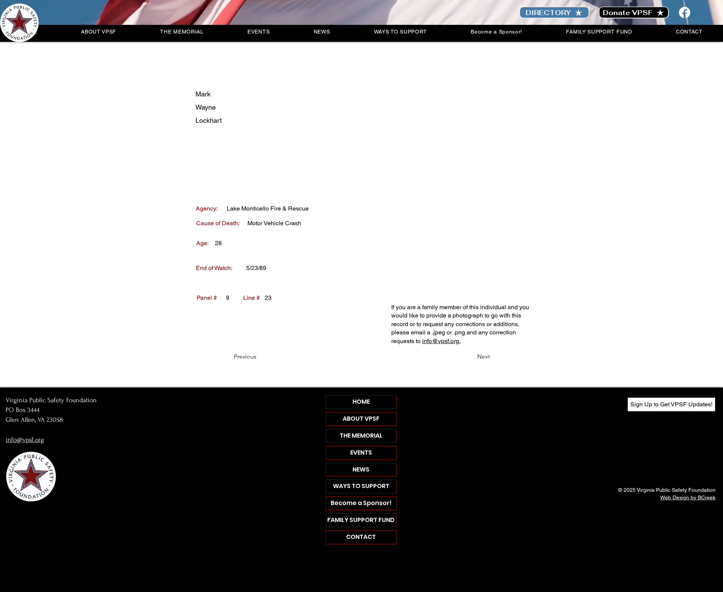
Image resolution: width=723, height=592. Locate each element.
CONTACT (361, 536)
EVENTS (361, 452)
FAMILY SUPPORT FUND (361, 520)
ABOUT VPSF (361, 418)
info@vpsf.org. (441, 341)
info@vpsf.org (25, 439)
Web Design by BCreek (687, 497)
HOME (361, 401)
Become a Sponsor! (361, 503)
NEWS (360, 469)
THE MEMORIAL (361, 435)
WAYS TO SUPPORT (361, 486)
